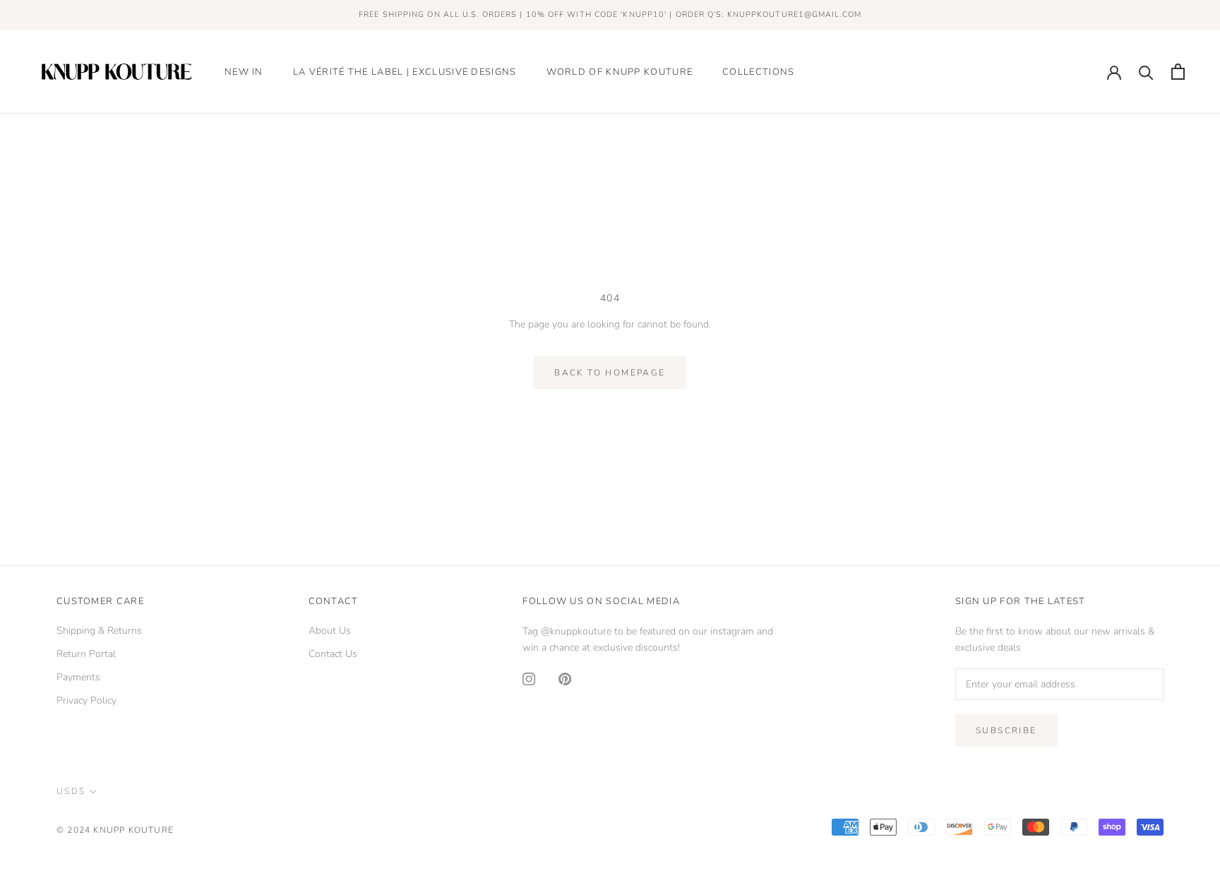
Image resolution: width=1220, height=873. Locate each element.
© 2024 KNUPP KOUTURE (115, 830)
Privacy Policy (86, 700)
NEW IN (244, 72)
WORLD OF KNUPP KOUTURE (619, 72)
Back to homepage (609, 372)
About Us (330, 630)
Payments (78, 677)
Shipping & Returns (99, 630)
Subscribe (1006, 730)
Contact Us (333, 654)
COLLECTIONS (758, 72)
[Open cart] (1178, 72)
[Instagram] (528, 678)
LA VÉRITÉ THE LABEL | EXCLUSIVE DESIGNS (405, 72)
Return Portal (86, 654)
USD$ (71, 791)
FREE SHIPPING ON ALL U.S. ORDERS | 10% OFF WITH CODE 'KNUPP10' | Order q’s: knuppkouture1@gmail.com (610, 14)
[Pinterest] (564, 678)
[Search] (1146, 71)
